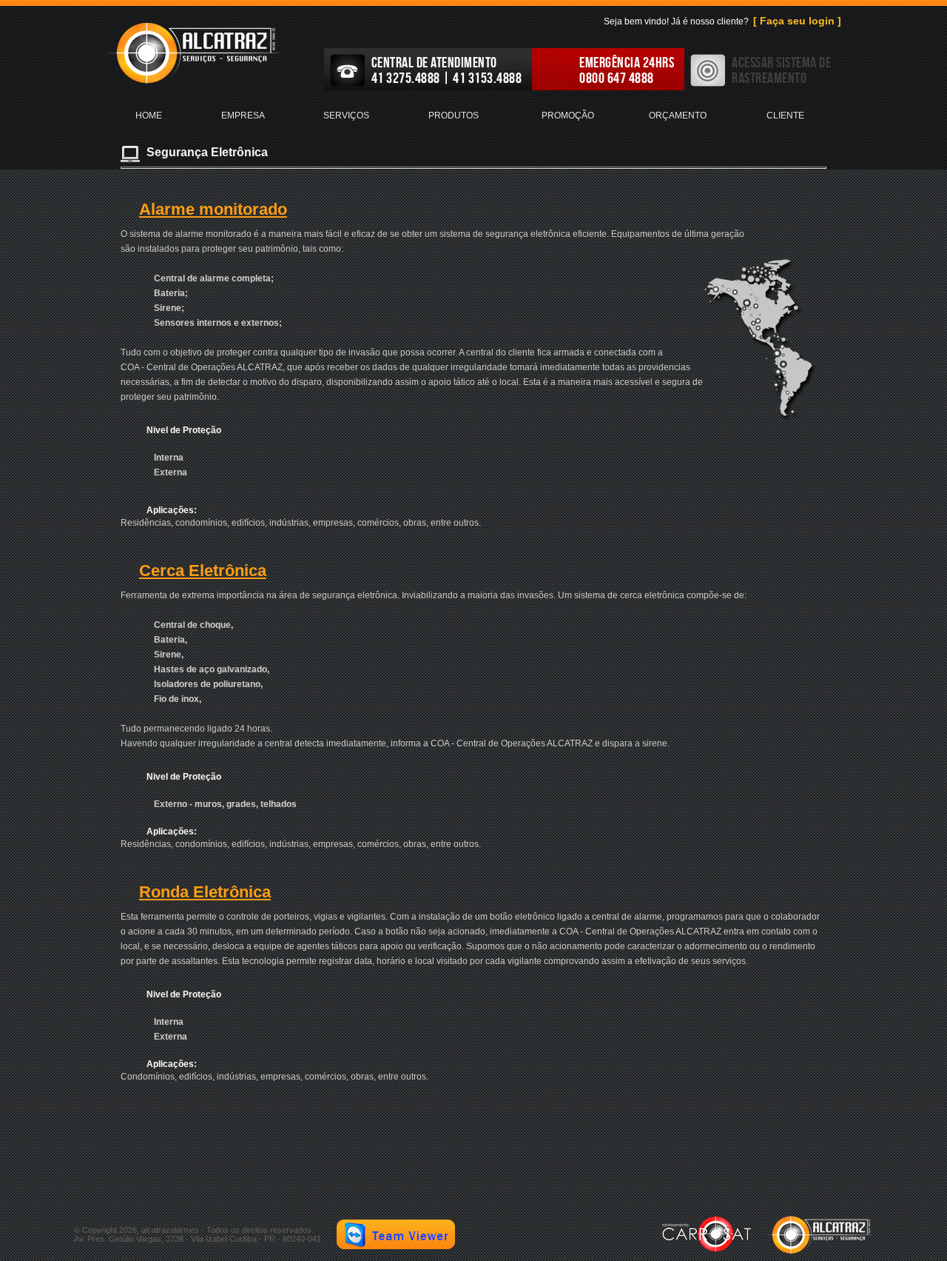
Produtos (453, 115)
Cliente (785, 115)
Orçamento (678, 115)
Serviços (346, 115)
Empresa (243, 115)
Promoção (568, 115)
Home (148, 115)
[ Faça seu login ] (797, 21)
